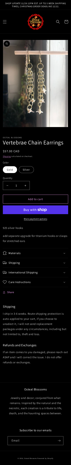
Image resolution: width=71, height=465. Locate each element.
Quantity (7, 178)
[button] (5, 22)
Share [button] (10, 292)
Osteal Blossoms (30, 458)
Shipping (7, 156)
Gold (10, 169)
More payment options (35, 218)
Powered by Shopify (45, 458)
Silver (26, 169)
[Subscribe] (59, 440)
